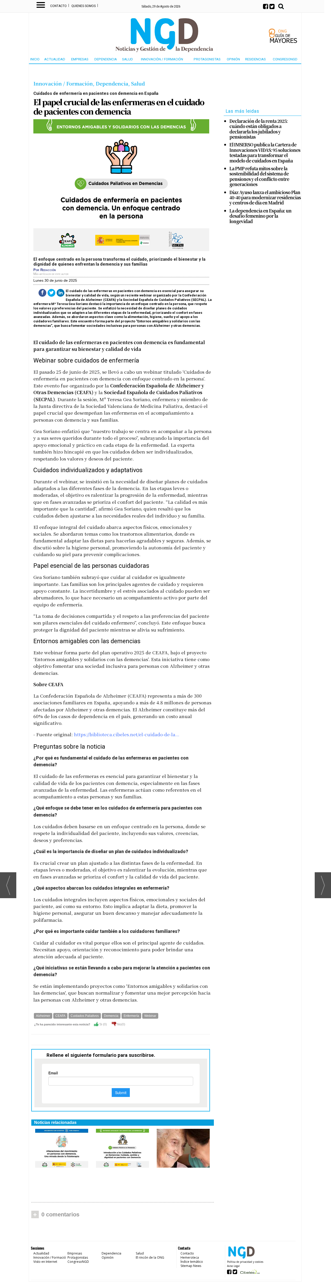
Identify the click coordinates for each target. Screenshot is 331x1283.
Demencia (111, 1016)
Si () (103, 1024)
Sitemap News (190, 1266)
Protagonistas (207, 59)
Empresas (79, 59)
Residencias (255, 59)
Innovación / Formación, (64, 83)
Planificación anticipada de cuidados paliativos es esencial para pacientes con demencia (122, 1181)
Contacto (58, 6)
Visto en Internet (45, 1261)
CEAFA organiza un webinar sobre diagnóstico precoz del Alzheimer (182, 1179)
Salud (127, 59)
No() (120, 1024)
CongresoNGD (285, 59)
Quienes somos (83, 6)
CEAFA (60, 1016)
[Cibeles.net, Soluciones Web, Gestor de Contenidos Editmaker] (249, 1273)
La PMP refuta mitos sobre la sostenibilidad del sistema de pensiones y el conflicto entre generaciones (259, 176)
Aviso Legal (233, 1266)
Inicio (35, 59)
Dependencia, (113, 83)
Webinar (150, 1016)
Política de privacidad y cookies (245, 1262)
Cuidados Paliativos (85, 1016)
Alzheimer (43, 1016)
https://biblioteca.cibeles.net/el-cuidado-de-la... (126, 734)
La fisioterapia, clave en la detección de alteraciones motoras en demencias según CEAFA (61, 1181)
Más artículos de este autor (51, 273)
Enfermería (131, 1016)
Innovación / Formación (162, 59)
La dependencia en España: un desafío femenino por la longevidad (260, 216)
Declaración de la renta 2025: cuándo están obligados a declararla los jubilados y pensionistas (258, 129)
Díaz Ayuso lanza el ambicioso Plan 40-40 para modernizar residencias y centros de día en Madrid (265, 197)
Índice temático (191, 1261)
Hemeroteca (189, 1257)
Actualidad (54, 59)
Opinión (233, 59)
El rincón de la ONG (150, 1257)
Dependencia (105, 59)
